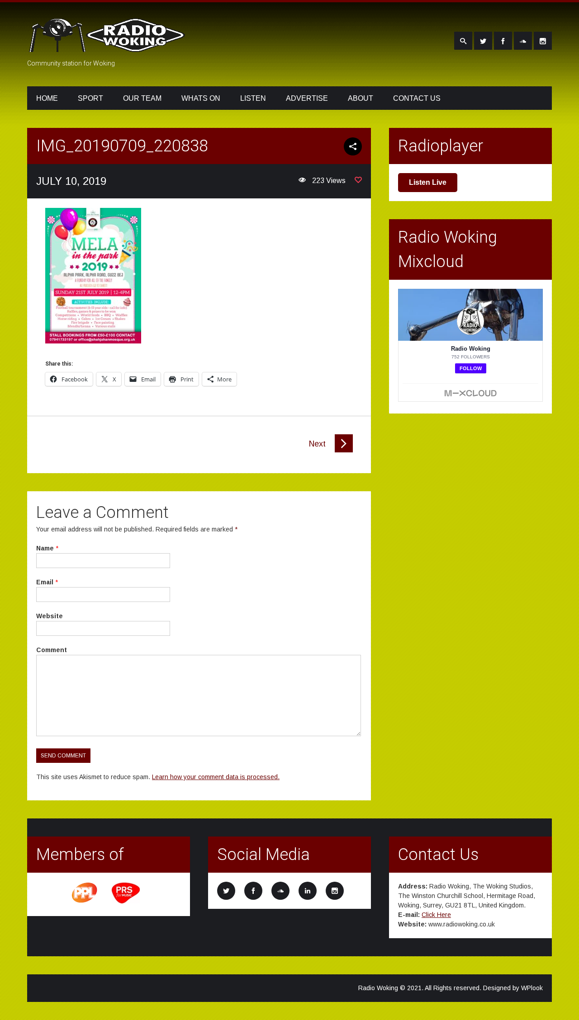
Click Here (436, 914)
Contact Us (417, 98)
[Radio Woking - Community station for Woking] (108, 46)
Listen (253, 98)
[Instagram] (543, 41)
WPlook (532, 988)
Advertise (307, 98)
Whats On (200, 98)
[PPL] (85, 902)
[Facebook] (503, 41)
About (360, 98)
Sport (90, 98)
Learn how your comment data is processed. (216, 776)
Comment (51, 649)
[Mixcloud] (523, 41)
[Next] (344, 450)
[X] (483, 41)
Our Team (142, 98)
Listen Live (427, 182)
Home (47, 98)
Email (44, 582)
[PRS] (126, 902)
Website (49, 616)
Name (45, 548)
